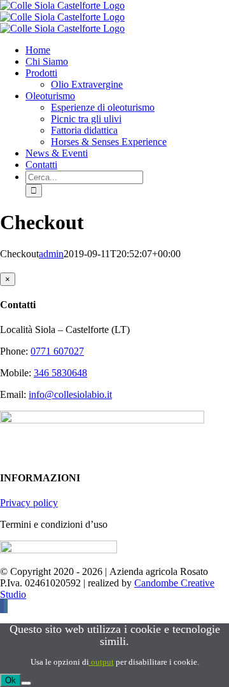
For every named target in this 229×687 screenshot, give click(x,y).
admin (51, 253)
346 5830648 (60, 372)
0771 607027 (57, 351)
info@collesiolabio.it (70, 394)
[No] (26, 683)
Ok (10, 680)
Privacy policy (29, 502)
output (101, 662)
